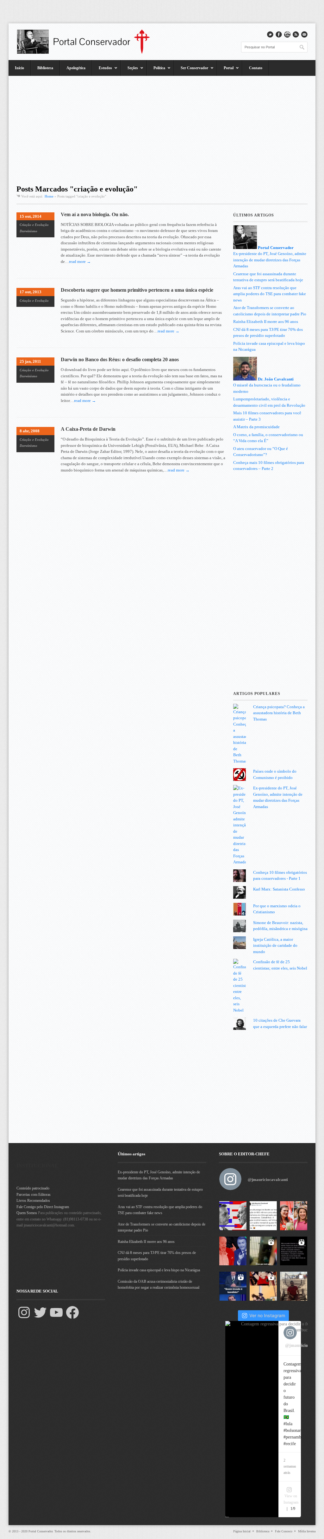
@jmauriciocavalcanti (268, 1179)
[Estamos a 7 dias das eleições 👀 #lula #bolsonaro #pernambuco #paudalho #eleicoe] (232, 1251)
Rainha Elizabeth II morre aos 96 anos (265, 321)
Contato (255, 68)
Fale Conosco (283, 1531)
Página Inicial (242, 1531)
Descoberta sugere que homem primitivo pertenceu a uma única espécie (137, 290)
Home (49, 196)
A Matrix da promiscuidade (256, 426)
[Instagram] (24, 1312)
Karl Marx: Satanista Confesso (279, 889)
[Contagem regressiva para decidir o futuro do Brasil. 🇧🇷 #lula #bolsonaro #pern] (232, 1215)
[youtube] (287, 34)
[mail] (304, 34)
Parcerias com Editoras (33, 1194)
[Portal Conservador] (87, 41)
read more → (80, 261)
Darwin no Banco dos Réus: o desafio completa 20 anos (120, 359)
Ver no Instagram (267, 1315)
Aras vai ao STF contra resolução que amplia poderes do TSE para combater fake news (269, 293)
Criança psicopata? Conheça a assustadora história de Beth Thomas (279, 712)
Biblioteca (45, 68)
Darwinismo (28, 231)
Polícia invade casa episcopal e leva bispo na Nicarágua (159, 1270)
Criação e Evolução (34, 225)
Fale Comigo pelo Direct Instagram (42, 1207)
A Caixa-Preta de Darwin (88, 429)
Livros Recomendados (33, 1200)
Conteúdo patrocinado (32, 1188)
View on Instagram (291, 1499)
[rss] (296, 34)
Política (156, 71)
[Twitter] (40, 1312)
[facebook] (279, 34)
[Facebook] (72, 1312)
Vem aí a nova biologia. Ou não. (95, 214)
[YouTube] (56, 1312)
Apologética (75, 68)
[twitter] (270, 34)
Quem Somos (26, 1213)
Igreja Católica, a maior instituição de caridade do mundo (275, 945)
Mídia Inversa (306, 1531)
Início (19, 68)
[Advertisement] (162, 128)
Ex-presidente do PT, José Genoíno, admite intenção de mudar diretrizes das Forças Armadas (269, 259)
